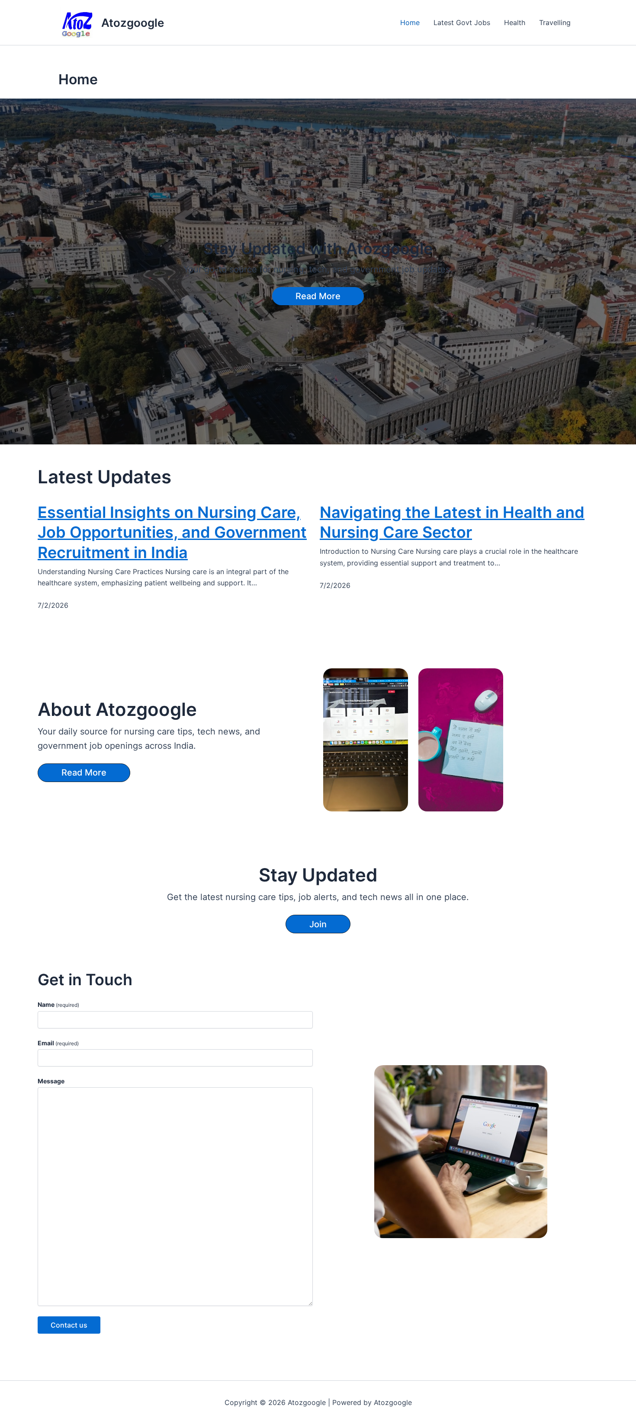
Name (58, 1004)
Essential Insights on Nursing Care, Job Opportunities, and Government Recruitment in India (172, 532)
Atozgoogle (132, 22)
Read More (318, 296)
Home (410, 22)
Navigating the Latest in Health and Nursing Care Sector (452, 522)
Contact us (69, 1325)
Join (318, 924)
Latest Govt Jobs (462, 22)
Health (514, 22)
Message (51, 1081)
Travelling (555, 22)
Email (58, 1043)
